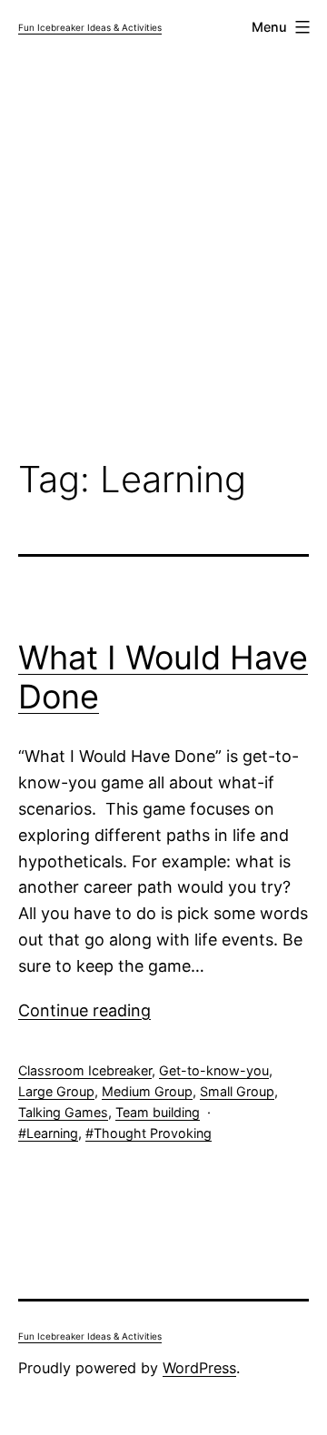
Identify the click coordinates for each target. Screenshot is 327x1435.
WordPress (199, 1368)
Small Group (237, 1091)
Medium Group (147, 1091)
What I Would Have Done (163, 677)
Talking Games (63, 1112)
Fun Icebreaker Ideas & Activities (90, 27)
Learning (52, 1133)
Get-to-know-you (214, 1070)
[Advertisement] (163, 259)
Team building (157, 1112)
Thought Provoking (153, 1133)
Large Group (56, 1091)
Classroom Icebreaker (85, 1070)
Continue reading (84, 1010)
